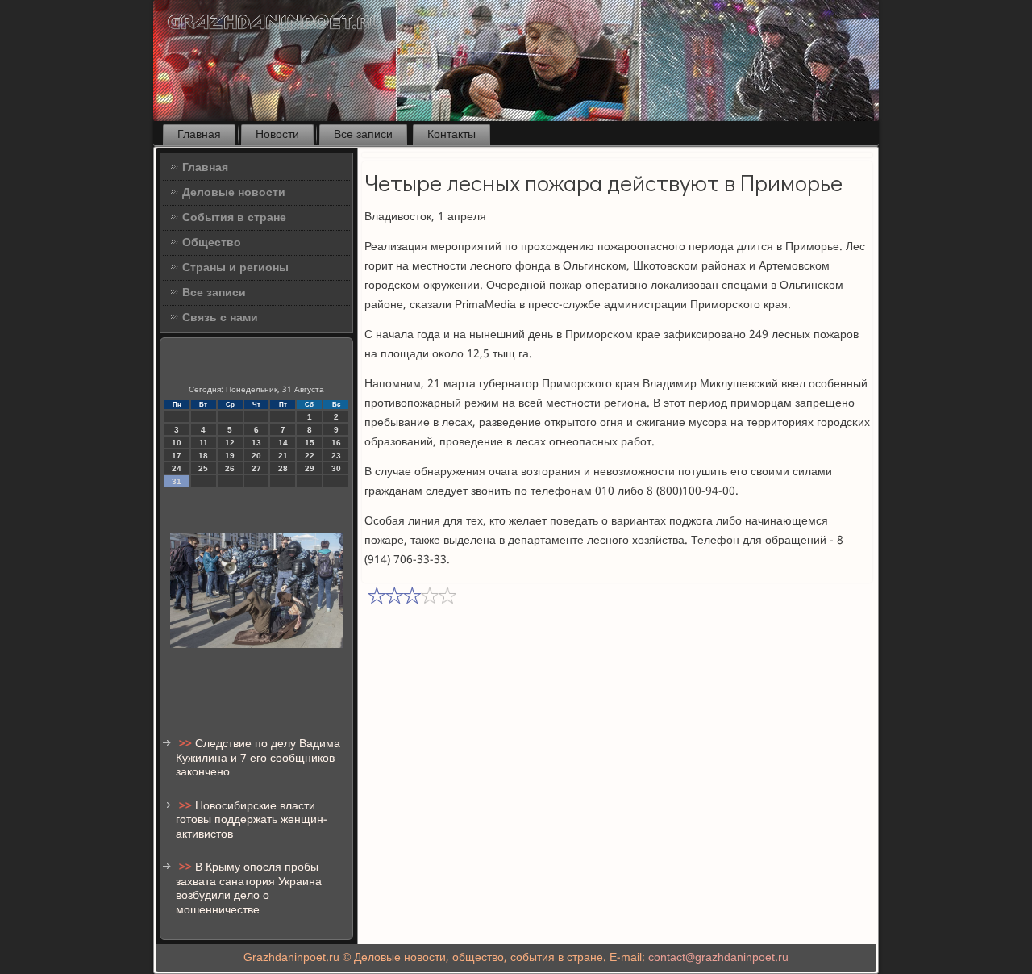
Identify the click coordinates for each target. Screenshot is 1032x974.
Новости (277, 134)
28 (283, 468)
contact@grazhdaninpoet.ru (718, 958)
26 (230, 468)
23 (336, 455)
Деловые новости (233, 193)
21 (283, 455)
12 (230, 442)
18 (203, 455)
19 (230, 455)
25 (203, 468)
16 (336, 442)
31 (176, 481)
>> (187, 744)
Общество (211, 243)
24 (176, 468)
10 (176, 442)
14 (283, 442)
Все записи (363, 134)
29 (309, 468)
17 (176, 455)
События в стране (234, 218)
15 (309, 442)
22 (309, 455)
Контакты (451, 134)
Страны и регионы (235, 268)
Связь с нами (220, 318)
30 (336, 468)
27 (256, 468)
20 (256, 455)
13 (256, 442)
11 (203, 442)
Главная (199, 134)
